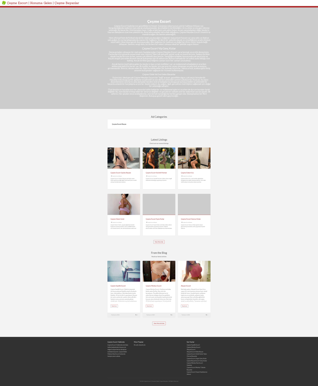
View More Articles (159, 323)
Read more (115, 306)
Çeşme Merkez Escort (153, 286)
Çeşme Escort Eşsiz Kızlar (155, 219)
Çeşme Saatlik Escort (118, 286)
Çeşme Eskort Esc (187, 173)
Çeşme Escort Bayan (117, 176)
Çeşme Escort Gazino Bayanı (121, 173)
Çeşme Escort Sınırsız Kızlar (191, 219)
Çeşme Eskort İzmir (117, 219)
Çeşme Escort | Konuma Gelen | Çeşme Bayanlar (43, 3)
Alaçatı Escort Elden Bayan (195, 352)
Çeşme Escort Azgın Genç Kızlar (197, 358)
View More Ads (159, 242)
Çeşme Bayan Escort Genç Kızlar (197, 361)
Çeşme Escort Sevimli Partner (156, 173)
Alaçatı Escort (186, 286)
